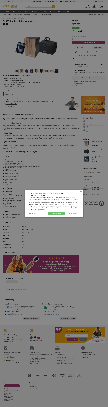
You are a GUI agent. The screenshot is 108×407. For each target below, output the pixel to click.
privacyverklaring (40, 209)
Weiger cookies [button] (72, 213)
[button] (32, 213)
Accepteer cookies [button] (56, 213)
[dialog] (54, 203)
